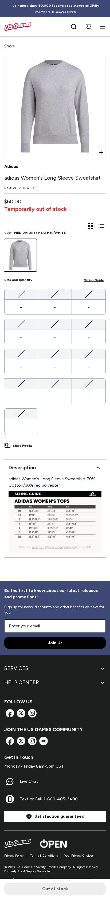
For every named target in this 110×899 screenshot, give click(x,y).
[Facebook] (9, 713)
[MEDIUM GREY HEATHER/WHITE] (20, 255)
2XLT (88, 383)
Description (22, 468)
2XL (54, 383)
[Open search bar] (73, 26)
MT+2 (54, 294)
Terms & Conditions (44, 855)
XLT (21, 383)
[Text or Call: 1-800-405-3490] (9, 799)
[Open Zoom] (101, 152)
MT (89, 323)
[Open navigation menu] (101, 26)
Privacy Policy (13, 855)
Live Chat (29, 781)
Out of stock (55, 888)
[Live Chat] (9, 781)
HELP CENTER (21, 682)
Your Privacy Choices (78, 855)
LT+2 (21, 294)
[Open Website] (54, 843)
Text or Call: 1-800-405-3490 (49, 798)
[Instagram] (32, 713)
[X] (21, 713)
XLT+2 (21, 413)
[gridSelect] (90, 226)
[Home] (17, 26)
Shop (9, 46)
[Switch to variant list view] (101, 226)
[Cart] (88, 26)
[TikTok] (43, 741)
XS (88, 294)
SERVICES (16, 668)
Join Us (55, 642)
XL (88, 353)
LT (55, 353)
